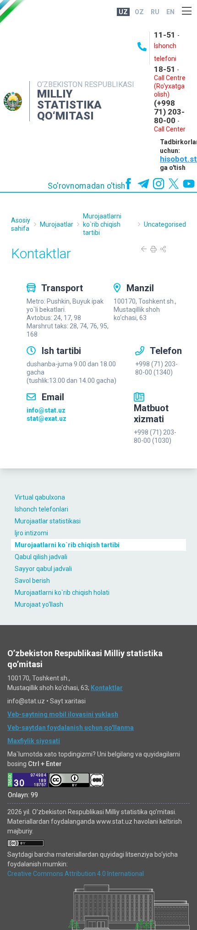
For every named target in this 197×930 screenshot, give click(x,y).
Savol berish (32, 580)
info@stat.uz (46, 410)
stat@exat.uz (46, 418)
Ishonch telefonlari (41, 509)
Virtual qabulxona (40, 497)
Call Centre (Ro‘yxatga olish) (170, 86)
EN (170, 12)
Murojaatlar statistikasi (48, 521)
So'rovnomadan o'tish (87, 185)
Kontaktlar (107, 687)
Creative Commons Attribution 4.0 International (75, 873)
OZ (139, 12)
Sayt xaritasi (68, 701)
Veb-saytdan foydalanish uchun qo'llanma (70, 727)
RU (155, 12)
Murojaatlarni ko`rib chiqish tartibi (67, 545)
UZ (123, 12)
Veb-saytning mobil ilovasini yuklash (62, 714)
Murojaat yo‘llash (39, 604)
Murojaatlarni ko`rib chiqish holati (62, 592)
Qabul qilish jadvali (41, 556)
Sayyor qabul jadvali (43, 568)
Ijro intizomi (31, 533)
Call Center (170, 129)
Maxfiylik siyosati (33, 741)
